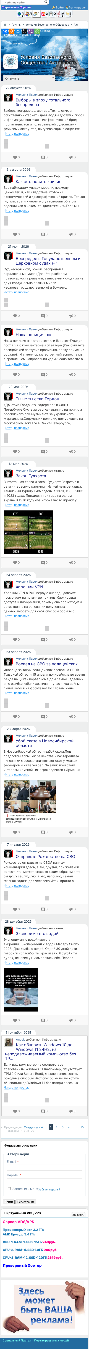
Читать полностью (16, 133)
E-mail (11, 1161)
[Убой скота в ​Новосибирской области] (44, 801)
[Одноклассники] (11, 31)
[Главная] (5, 24)
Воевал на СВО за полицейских (47, 663)
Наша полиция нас (34, 334)
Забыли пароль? (49, 1189)
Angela (20, 1039)
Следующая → (34, 1127)
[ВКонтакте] (5, 31)
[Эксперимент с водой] (44, 990)
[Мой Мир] (18, 31)
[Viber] (31, 31)
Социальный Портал (16, 7)
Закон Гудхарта (31, 475)
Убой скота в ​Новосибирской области (45, 743)
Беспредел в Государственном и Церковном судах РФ (48, 261)
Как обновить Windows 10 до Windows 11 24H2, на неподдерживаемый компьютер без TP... (40, 1051)
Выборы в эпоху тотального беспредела (43, 102)
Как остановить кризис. (39, 181)
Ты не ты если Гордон (37, 398)
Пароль (12, 1175)
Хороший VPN (29, 586)
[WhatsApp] (37, 31)
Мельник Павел (29, 34)
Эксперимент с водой (37, 933)
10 (82, 1127)
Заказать (78, 1214)
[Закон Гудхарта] (44, 532)
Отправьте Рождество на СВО (45, 856)
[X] (24, 31)
